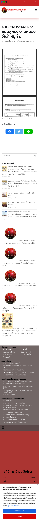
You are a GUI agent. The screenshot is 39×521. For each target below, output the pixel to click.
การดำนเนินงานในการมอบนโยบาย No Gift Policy (22, 203)
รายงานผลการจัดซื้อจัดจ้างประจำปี (14, 422)
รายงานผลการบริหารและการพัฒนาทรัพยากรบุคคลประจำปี (17, 391)
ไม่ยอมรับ (19, 516)
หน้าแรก (16, 2)
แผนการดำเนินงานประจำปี (11, 363)
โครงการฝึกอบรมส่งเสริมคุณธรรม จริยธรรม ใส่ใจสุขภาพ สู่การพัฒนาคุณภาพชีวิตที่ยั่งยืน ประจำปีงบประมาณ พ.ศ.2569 (22, 214)
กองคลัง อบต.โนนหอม (27, 41)
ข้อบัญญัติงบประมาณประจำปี (12, 412)
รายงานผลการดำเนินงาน (11, 372)
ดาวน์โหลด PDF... (7, 118)
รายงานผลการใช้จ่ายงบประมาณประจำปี (16, 410)
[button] (36, 10)
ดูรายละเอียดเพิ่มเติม (14, 506)
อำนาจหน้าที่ (23, 349)
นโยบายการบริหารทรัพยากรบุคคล (14, 383)
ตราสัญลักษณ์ (7, 349)
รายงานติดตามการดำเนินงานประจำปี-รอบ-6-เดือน (18, 366)
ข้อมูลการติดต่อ (34, 2)
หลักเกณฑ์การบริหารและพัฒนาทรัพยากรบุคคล (18, 381)
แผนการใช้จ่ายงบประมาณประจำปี (14, 403)
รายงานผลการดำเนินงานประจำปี (13, 370)
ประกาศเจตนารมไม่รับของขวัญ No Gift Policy (21, 194)
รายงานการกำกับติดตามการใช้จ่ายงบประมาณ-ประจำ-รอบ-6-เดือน (18, 406)
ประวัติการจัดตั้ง (25, 354)
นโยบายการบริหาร (9, 352)
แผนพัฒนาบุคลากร (9, 394)
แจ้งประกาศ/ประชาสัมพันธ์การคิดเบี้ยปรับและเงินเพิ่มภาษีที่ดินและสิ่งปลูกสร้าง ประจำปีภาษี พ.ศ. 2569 (22, 183)
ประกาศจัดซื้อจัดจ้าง (8, 41)
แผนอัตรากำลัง (21, 375)
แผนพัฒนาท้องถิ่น (28, 372)
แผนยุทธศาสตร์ (8, 375)
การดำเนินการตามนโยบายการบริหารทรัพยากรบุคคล (18, 387)
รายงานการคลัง (8, 400)
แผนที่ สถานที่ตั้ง (8, 354)
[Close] (37, 484)
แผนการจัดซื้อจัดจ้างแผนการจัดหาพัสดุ (16, 415)
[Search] (35, 155)
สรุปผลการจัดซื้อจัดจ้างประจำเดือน (14, 420)
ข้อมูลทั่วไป (6, 357)
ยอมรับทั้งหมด (19, 511)
